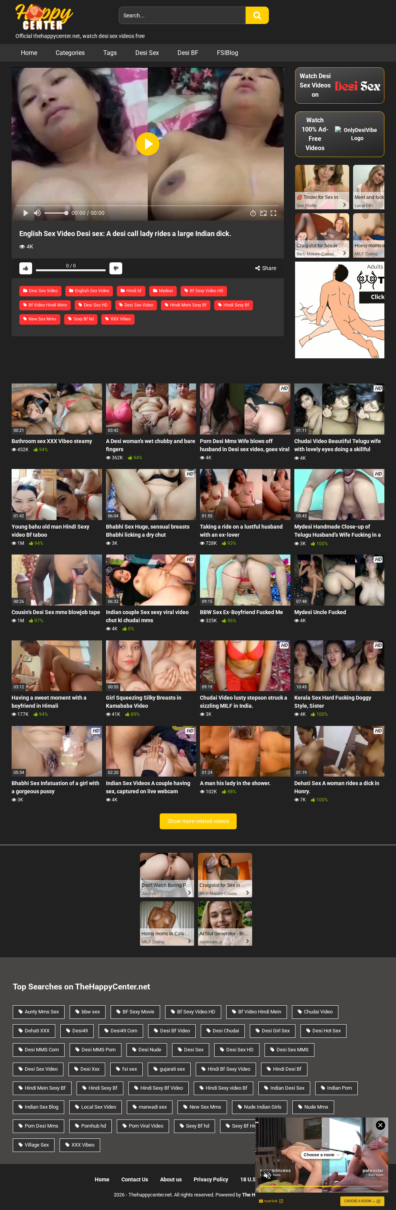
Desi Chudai (226, 1031)
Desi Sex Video (43, 290)
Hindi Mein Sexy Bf (188, 305)
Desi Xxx (89, 1069)
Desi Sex (147, 52)
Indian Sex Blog (41, 1107)
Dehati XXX (37, 1031)
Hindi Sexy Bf (235, 305)
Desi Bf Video (175, 1031)
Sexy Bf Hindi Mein (252, 1126)
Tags (110, 52)
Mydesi (165, 290)
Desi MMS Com (42, 1050)
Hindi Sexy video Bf (227, 1088)
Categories (70, 52)
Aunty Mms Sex (42, 1012)
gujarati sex (172, 1069)
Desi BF (188, 52)
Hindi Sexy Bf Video (161, 1088)
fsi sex (129, 1069)
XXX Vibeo (120, 319)
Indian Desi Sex (287, 1088)
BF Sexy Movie (138, 1012)
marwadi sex (153, 1107)
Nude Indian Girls (263, 1107)
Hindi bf (133, 290)
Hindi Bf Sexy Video (229, 1069)
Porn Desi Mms (41, 1126)
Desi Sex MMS (293, 1050)
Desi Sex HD (95, 305)
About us (171, 1179)
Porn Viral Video (146, 1126)
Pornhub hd (93, 1126)
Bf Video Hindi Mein (47, 305)
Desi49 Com (124, 1031)
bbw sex (91, 1012)
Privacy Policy (211, 1179)
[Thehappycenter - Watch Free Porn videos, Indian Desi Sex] (42, 16)
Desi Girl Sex (276, 1031)
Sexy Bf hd (83, 319)
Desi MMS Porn (99, 1050)
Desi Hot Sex (326, 1031)
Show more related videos (198, 821)
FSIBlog (227, 52)
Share (268, 268)
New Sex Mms (41, 319)
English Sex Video (91, 290)
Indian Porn (339, 1088)
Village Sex (37, 1145)
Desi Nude (149, 1050)
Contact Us (134, 1179)
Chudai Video (318, 1012)
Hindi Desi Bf (287, 1069)
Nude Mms (316, 1107)
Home (29, 52)
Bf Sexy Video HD (206, 290)
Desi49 (80, 1031)
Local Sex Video (98, 1107)
